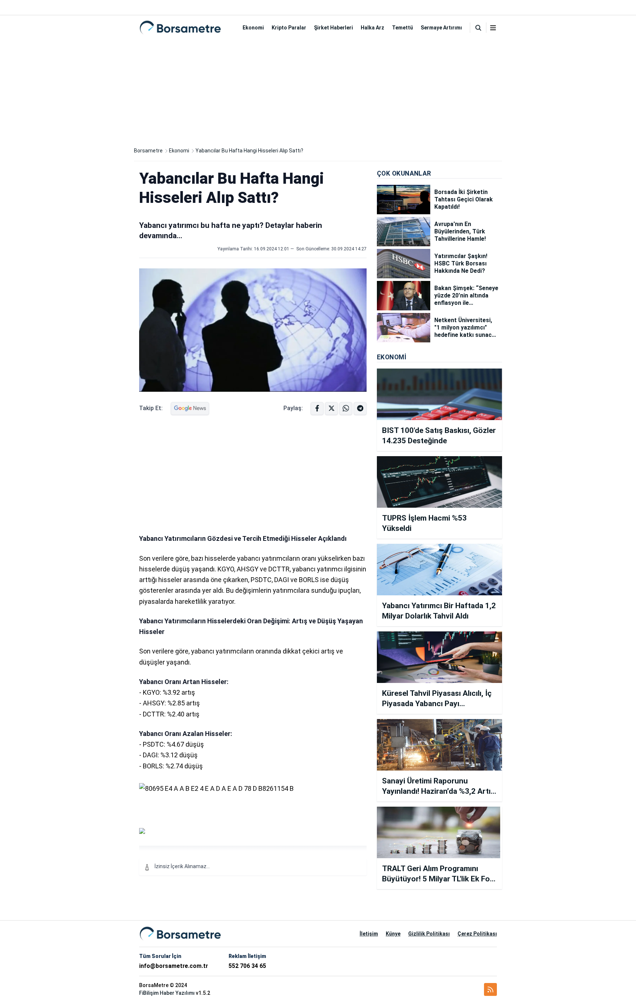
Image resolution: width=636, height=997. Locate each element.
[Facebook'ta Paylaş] (317, 408)
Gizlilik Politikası (429, 934)
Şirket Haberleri (333, 28)
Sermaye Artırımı (441, 28)
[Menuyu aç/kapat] (493, 28)
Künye (393, 934)
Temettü (402, 28)
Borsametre (148, 151)
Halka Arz (372, 28)
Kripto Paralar (289, 28)
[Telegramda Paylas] (345, 408)
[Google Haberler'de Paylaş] (190, 408)
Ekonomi (253, 28)
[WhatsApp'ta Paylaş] (360, 408)
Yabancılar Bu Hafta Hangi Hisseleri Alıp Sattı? (249, 151)
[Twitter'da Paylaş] (331, 408)
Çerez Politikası (477, 934)
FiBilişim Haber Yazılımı (167, 993)
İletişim (369, 934)
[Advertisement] (318, 91)
